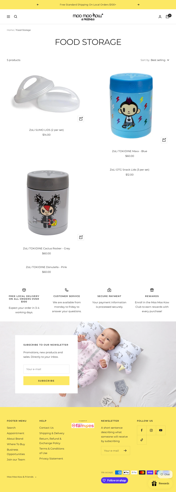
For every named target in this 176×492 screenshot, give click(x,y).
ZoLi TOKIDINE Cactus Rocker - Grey (46, 248)
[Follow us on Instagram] (151, 430)
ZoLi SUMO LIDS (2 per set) (46, 130)
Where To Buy (16, 444)
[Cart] (167, 16)
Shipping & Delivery (51, 433)
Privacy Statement (51, 458)
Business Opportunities (16, 452)
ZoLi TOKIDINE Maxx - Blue (129, 151)
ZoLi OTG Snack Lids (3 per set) (129, 169)
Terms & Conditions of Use (51, 451)
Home (10, 30)
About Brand (15, 438)
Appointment (15, 433)
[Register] (125, 450)
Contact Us (46, 427)
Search (11, 427)
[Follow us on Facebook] (141, 430)
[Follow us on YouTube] (160, 430)
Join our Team (16, 459)
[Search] (15, 16)
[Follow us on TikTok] (141, 439)
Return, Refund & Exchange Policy (50, 441)
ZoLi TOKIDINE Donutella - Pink (46, 267)
